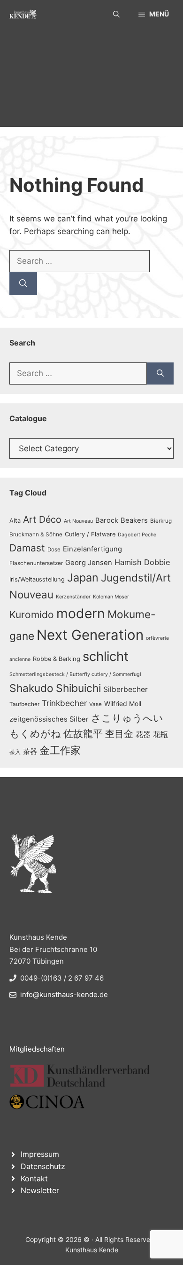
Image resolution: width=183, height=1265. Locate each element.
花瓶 (160, 734)
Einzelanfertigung (92, 549)
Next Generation (90, 635)
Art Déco (42, 519)
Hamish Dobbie (142, 562)
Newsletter (40, 1190)
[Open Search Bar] (116, 14)
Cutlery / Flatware (90, 534)
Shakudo (31, 688)
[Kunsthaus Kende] (23, 14)
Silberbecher (125, 689)
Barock (106, 520)
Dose (54, 549)
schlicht (106, 656)
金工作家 (60, 750)
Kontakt (34, 1178)
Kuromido (31, 615)
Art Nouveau (78, 521)
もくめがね (35, 733)
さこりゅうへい (127, 718)
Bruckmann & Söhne (35, 534)
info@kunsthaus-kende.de (64, 994)
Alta (15, 520)
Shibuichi (78, 688)
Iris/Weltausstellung (37, 579)
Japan (83, 577)
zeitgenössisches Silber (49, 719)
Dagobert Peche (137, 535)
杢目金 (119, 733)
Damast (27, 548)
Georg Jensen (88, 562)
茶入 (15, 752)
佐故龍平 (83, 733)
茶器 (30, 751)
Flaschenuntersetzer (36, 563)
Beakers (134, 520)
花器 (143, 734)
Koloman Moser (111, 597)
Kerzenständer (73, 597)
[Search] (23, 283)
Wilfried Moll (122, 703)
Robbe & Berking (56, 658)
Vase (95, 704)
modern (80, 613)
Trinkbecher (64, 703)
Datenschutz (43, 1166)
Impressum (40, 1154)
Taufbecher (24, 704)
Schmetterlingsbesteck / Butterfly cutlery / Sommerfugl (75, 674)
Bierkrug (161, 521)
